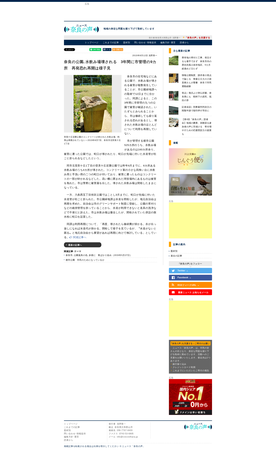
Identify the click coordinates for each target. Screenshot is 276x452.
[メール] (107, 49)
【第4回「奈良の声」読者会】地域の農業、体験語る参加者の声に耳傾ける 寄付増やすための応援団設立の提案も (197, 126)
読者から (184, 42)
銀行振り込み (179, 364)
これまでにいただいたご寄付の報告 (191, 370)
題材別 (126, 42)
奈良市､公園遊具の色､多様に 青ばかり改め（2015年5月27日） (99, 255)
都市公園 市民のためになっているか (85, 260)
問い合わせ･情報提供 (145, 42)
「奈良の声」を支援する (197, 37)
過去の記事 (176, 256)
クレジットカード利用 (184, 367)
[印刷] (117, 49)
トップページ (91, 42)
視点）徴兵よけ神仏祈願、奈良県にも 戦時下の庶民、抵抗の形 (197, 96)
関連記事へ (79, 237)
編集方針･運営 (167, 42)
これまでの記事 (111, 42)
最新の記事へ (75, 245)
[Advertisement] (138, 11)
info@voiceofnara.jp (127, 436)
